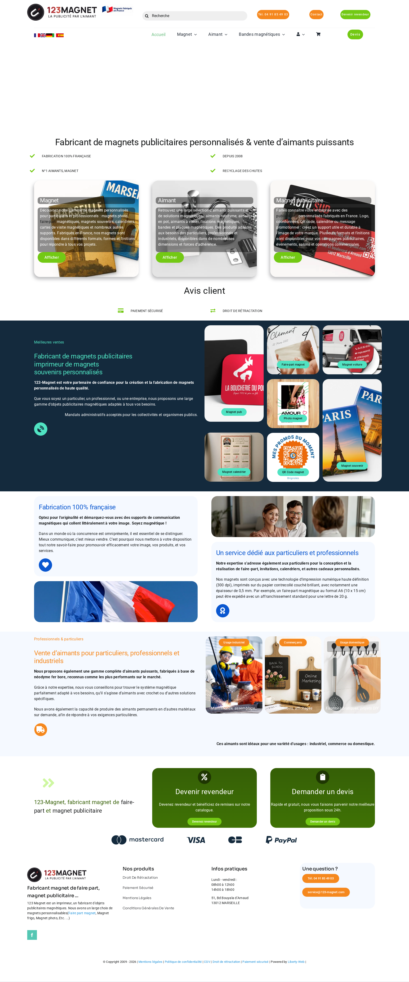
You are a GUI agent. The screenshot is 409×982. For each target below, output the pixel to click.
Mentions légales (150, 962)
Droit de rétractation (226, 962)
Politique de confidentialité (183, 962)
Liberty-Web (296, 962)
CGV (207, 962)
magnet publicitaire (77, 810)
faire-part (48, 221)
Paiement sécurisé (255, 962)
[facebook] (32, 935)
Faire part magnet (82, 913)
